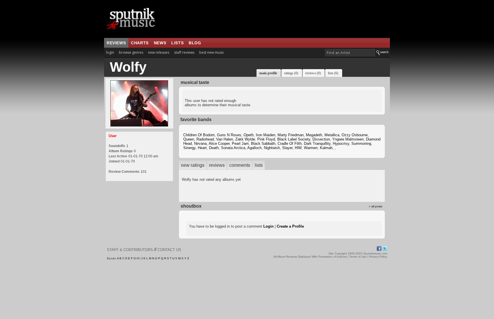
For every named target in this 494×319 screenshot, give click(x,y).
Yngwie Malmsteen (348, 139)
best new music (211, 52)
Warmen (311, 148)
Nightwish (272, 148)
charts (140, 43)
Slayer (287, 148)
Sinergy (189, 148)
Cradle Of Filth (290, 143)
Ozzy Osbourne (355, 135)
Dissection (321, 139)
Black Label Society (293, 139)
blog (195, 43)
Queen (188, 139)
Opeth (249, 135)
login (110, 52)
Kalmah (326, 148)
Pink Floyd (266, 139)
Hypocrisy (341, 143)
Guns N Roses (229, 135)
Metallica (331, 135)
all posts (376, 206)
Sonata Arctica (233, 148)
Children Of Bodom (199, 135)
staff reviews (184, 52)
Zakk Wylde (245, 139)
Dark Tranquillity (317, 143)
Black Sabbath (263, 143)
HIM (298, 148)
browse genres (131, 52)
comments (239, 165)
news (160, 43)
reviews (116, 43)
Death (214, 148)
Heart (202, 148)
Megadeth (314, 135)
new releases (158, 52)
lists (177, 43)
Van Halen (224, 139)
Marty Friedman (291, 135)
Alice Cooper (219, 143)
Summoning (361, 143)
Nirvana (200, 143)
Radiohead (205, 139)
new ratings (192, 165)
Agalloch (254, 148)
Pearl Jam (240, 143)
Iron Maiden (265, 135)
